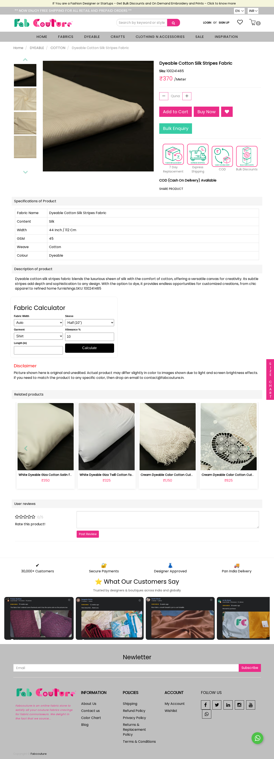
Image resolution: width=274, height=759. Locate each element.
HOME (41, 36)
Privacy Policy (134, 717)
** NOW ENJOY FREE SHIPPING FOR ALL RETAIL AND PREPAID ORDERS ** (73, 10)
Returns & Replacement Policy (134, 729)
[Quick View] (55, 464)
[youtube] (250, 704)
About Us (88, 703)
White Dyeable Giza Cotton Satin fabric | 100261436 (57, 475)
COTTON (58, 47)
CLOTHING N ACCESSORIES (160, 36)
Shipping (130, 703)
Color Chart (91, 717)
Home (18, 47)
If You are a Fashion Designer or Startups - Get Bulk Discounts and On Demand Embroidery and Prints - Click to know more (136, 3)
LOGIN (207, 23)
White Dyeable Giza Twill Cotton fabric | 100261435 (117, 475)
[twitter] (217, 704)
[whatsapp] (206, 713)
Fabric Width (21, 316)
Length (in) (20, 343)
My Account (175, 703)
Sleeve (69, 316)
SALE (199, 36)
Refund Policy (134, 710)
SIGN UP (224, 23)
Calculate (89, 348)
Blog (84, 724)
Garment (19, 329)
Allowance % (73, 329)
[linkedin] (228, 704)
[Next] (25, 171)
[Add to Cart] (96, 464)
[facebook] (205, 704)
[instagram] (239, 704)
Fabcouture (39, 754)
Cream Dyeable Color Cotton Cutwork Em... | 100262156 (181, 475)
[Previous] (25, 58)
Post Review (88, 534)
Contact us (90, 710)
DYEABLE (92, 36)
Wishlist (171, 710)
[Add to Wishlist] (227, 112)
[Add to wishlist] (45, 464)
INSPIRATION (226, 36)
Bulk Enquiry (175, 128)
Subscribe (249, 667)
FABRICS (65, 36)
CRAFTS (118, 36)
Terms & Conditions (139, 741)
